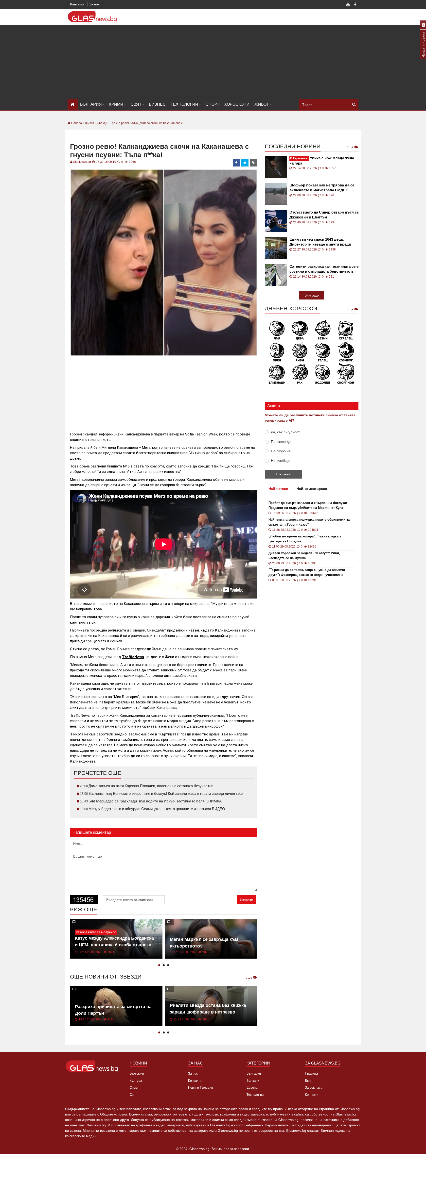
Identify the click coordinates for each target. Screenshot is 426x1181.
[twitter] (245, 162)
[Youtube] (348, 5)
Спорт (212, 104)
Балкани (253, 1080)
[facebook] (236, 162)
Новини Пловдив (200, 1087)
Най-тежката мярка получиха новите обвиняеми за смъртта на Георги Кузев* (309, 522)
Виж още (311, 295)
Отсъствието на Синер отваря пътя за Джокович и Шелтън (323, 214)
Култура (136, 1080)
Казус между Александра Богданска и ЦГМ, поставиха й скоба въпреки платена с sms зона (114, 945)
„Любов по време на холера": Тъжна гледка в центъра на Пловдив (304, 538)
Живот (261, 104)
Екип (308, 1080)
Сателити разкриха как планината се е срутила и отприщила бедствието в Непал (323, 269)
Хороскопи (236, 104)
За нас (94, 4)
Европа (252, 1087)
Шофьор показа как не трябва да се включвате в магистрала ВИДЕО (321, 187)
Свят (136, 104)
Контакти (77, 4)
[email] (253, 162)
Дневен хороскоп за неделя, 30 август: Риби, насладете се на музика (304, 555)
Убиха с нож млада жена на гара (321, 160)
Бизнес (157, 104)
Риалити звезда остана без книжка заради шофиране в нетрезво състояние (208, 1012)
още (249, 977)
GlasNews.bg (82, 162)
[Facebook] (355, 5)
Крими (116, 104)
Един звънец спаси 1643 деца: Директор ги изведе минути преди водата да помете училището (320, 242)
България (91, 104)
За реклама (313, 1087)
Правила (311, 1073)
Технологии (184, 104)
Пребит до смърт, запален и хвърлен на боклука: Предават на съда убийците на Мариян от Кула (307, 505)
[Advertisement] (213, 61)
